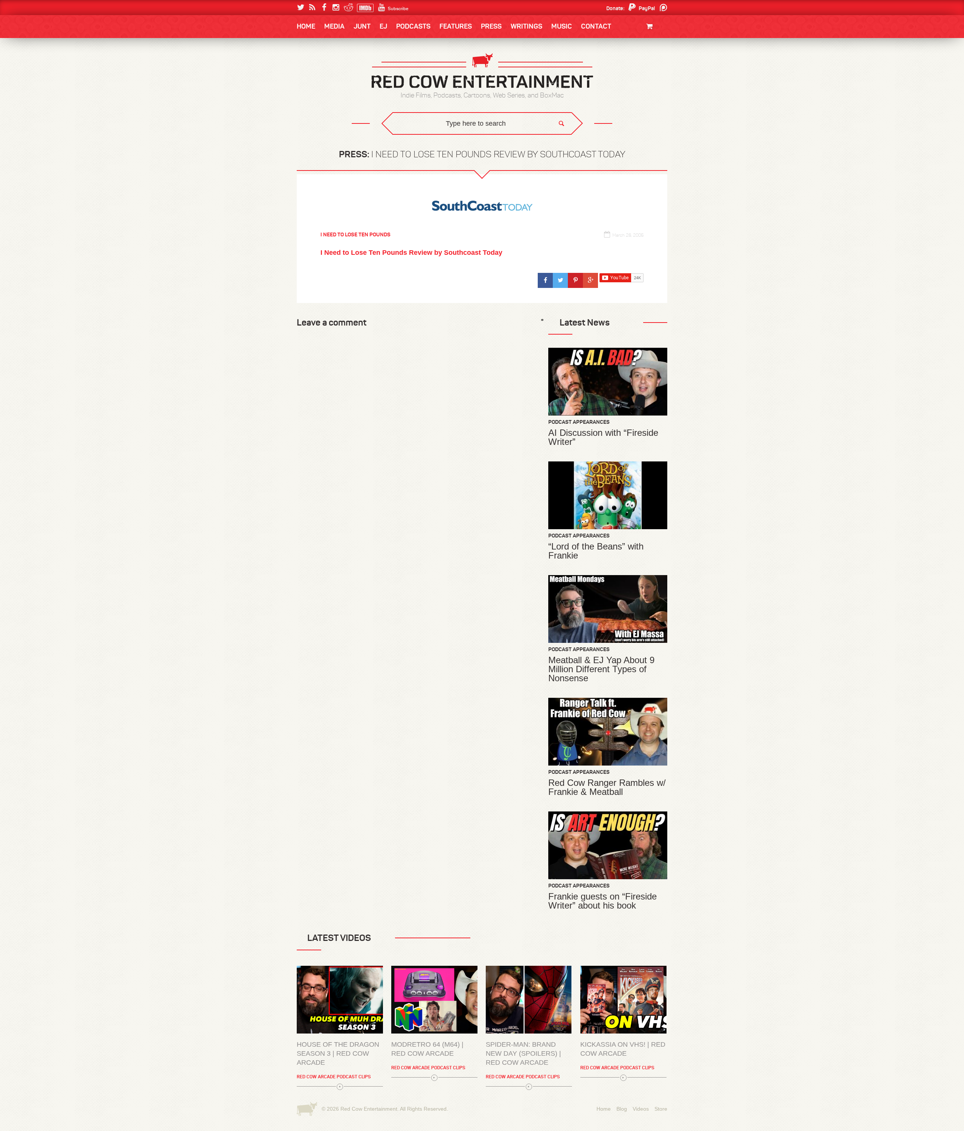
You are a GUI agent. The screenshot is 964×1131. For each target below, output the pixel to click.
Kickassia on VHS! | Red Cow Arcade (622, 1049)
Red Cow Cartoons (330, 99)
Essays (350, 49)
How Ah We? (421, 145)
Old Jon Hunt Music (329, 68)
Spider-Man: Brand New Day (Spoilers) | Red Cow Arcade (523, 1053)
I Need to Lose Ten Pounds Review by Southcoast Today (411, 252)
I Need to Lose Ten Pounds (337, 68)
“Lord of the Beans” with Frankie (596, 551)
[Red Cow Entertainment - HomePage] (482, 71)
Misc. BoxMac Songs (330, 68)
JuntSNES (368, 139)
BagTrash (319, 99)
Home (306, 26)
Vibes (352, 145)
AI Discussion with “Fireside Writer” (603, 437)
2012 (337, 84)
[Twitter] (301, 7)
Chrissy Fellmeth (329, 114)
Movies (650, 52)
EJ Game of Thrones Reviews (419, 139)
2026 (311, 68)
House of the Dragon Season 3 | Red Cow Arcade (338, 1053)
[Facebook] (324, 7)
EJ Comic (316, 83)
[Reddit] (347, 7)
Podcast (619, 68)
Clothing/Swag (639, 44)
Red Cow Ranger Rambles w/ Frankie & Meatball (607, 787)
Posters (648, 67)
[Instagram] (336, 7)
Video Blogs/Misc (622, 68)
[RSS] (312, 7)
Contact (596, 26)
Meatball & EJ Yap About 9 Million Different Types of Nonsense (601, 669)
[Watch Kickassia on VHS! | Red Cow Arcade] (623, 1000)
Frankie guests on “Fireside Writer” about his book (602, 901)
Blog (621, 1109)
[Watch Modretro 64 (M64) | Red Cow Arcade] (434, 1000)
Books (316, 49)
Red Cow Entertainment (368, 1109)
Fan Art (314, 68)
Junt (653, 74)
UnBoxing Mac (324, 145)
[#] (545, 280)
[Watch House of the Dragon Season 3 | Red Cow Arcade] (340, 1000)
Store (660, 1109)
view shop (639, 88)
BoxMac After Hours (333, 129)
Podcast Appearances (579, 422)
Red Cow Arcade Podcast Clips (334, 1076)
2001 (632, 84)
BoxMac (315, 114)
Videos (641, 1109)
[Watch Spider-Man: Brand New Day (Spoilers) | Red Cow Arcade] (529, 1000)
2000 (311, 99)
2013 (311, 84)
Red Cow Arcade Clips (554, 145)
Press (491, 26)
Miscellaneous (324, 84)
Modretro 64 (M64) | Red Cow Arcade (427, 1049)
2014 (631, 68)
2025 (339, 68)
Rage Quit (410, 139)
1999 (338, 99)
